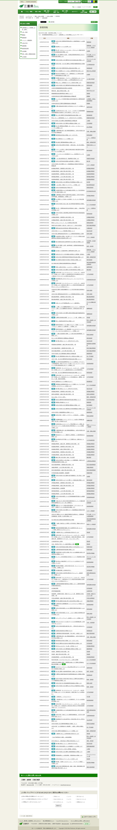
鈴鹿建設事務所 (90, 168)
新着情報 (24, 45)
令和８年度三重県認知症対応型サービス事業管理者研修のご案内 (67, 233)
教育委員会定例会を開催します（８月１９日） (67, 640)
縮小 (75, 1)
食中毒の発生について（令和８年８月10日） (67, 388)
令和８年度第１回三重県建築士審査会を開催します (68, 648)
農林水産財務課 (90, 767)
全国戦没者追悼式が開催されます (64, 630)
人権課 (88, 120)
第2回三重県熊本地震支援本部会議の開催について (68, 399)
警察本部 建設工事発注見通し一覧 (60, 90)
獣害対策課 (89, 547)
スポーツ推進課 (90, 165)
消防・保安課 (90, 740)
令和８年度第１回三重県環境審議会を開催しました (64, 723)
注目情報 (24, 51)
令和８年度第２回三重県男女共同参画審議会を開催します (70, 408)
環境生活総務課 (90, 723)
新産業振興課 (90, 363)
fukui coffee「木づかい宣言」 (58, 397)
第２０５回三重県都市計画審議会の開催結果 (62, 338)
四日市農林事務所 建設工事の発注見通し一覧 (63, 470)
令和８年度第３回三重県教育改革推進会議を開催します (70, 85)
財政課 (88, 759)
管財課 (88, 532)
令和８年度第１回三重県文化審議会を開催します (68, 123)
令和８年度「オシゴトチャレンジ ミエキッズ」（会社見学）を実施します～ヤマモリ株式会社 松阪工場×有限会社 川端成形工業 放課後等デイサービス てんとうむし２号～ (68, 537)
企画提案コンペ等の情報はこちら (67, 34)
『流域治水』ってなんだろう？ (63, 696)
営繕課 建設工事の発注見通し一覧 (60, 654)
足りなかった (80, 796)
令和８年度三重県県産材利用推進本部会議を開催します (70, 257)
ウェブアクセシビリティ (62, 820)
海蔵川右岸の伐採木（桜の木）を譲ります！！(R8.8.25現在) (66, 225)
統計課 (88, 161)
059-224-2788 (30, 785)
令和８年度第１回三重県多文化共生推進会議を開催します (70, 60)
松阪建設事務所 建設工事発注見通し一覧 (62, 449)
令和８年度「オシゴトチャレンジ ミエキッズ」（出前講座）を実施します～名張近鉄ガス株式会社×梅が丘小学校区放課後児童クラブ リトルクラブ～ (68, 705)
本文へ (22, 1)
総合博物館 (89, 127)
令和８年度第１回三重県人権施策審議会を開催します (69, 751)
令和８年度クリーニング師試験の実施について (63, 231)
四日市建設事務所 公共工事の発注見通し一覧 (63, 350)
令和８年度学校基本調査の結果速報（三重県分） (68, 161)
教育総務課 (89, 135)
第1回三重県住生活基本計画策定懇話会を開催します (69, 643)
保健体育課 (89, 473)
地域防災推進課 (90, 158)
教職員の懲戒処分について (62, 402)
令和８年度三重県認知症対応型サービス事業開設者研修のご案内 (67, 294)
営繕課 (88, 651)
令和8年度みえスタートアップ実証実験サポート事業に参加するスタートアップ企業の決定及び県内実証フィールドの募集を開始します (67, 425)
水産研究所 (89, 591)
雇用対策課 (89, 107)
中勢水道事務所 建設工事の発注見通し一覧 (62, 598)
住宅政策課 (89, 570)
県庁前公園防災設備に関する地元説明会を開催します (69, 601)
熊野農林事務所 (90, 491)
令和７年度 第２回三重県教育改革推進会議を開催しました (66, 359)
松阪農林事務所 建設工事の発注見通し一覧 (62, 179)
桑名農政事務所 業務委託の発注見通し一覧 (62, 296)
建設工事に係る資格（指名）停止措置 (65, 457)
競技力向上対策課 (91, 71)
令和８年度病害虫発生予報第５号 (64, 187)
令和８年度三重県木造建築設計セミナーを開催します (64, 731)
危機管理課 (89, 420)
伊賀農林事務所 (90, 657)
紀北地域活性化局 (91, 191)
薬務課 (88, 88)
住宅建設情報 (54, 588)
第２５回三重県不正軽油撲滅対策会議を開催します (68, 115)
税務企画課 (89, 613)
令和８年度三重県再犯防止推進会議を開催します (68, 68)
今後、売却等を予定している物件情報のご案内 (63, 544)
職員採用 (24, 37)
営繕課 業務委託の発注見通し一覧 (60, 651)
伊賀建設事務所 (90, 452)
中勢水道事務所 (90, 598)
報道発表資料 (25, 48)
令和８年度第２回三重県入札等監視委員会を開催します (70, 269)
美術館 (88, 317)
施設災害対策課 (90, 633)
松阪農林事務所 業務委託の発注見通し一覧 (62, 174)
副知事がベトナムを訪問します (63, 46)
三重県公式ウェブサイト (29, 5)
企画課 (88, 51)
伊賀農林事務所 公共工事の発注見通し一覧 (62, 657)
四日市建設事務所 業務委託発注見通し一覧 (62, 348)
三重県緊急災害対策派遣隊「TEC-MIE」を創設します (69, 633)
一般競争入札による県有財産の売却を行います (67, 532)
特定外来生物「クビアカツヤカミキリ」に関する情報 (64, 659)
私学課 (88, 182)
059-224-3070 (65, 823)
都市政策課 (89, 150)
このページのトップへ (89, 816)
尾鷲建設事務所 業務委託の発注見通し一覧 (62, 391)
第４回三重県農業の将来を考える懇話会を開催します (69, 356)
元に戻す (70, 1)
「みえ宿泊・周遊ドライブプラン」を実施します (68, 184)
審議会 (23, 34)
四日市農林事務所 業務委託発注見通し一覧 (62, 464)
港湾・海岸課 (90, 246)
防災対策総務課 (90, 399)
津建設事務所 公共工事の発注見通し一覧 (62, 467)
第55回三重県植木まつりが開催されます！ (62, 381)
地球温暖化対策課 (91, 200)
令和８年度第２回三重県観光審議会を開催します (68, 405)
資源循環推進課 (90, 497)
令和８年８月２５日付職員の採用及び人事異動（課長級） (70, 254)
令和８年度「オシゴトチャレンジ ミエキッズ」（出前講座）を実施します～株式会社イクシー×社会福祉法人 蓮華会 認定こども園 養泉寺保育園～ (68, 377)
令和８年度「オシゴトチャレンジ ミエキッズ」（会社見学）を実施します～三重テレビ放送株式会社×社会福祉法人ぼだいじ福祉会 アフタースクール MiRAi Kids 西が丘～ (68, 274)
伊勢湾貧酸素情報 (55, 591)
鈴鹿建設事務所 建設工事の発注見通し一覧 (62, 171)
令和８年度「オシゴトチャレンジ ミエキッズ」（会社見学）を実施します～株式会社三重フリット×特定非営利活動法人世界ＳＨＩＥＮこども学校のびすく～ (68, 285)
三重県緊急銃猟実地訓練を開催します (65, 549)
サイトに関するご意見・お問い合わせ (80, 820)
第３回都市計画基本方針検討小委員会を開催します (68, 259)
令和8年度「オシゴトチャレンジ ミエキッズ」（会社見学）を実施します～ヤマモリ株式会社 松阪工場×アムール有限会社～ (67, 692)
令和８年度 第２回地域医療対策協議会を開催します (69, 683)
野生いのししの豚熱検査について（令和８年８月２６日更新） (67, 118)
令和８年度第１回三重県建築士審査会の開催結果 (63, 353)
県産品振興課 (90, 334)
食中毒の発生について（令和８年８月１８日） (67, 341)
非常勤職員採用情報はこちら (49, 34)
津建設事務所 (90, 467)
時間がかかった (81, 802)
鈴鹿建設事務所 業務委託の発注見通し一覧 (62, 168)
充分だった (57, 796)
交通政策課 (89, 228)
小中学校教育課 (90, 440)
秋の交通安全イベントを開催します (65, 138)
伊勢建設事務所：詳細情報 (58, 488)
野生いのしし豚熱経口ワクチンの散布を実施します (68, 82)
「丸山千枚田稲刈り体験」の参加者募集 (61, 737)
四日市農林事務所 (91, 464)
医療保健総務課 (90, 746)
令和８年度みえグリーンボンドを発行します (67, 759)
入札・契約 (25, 32)
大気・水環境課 (90, 622)
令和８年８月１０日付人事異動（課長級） (66, 749)
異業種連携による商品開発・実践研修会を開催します (69, 755)
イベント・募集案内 (27, 40)
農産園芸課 (89, 381)
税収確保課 (89, 115)
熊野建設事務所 (90, 176)
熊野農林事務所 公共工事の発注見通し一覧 (62, 491)
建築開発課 (89, 353)
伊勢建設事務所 (90, 195)
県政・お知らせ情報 (39, 16)
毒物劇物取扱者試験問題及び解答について (62, 93)
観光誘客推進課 (90, 184)
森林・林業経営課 (91, 142)
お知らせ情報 (50, 16)
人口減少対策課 (90, 79)
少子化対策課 (90, 274)
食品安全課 (89, 231)
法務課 (88, 476)
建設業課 (89, 269)
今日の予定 (25, 43)
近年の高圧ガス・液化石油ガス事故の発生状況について (65, 740)
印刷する (94, 22)
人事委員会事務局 (91, 461)
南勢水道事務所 (90, 394)
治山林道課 (89, 720)
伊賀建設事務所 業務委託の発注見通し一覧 (62, 452)
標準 (89, 1)
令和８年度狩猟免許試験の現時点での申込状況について (70, 547)
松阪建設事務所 (90, 446)
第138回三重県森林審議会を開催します (65, 142)
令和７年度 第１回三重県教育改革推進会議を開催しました (66, 372)
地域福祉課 (89, 68)
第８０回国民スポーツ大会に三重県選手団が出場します (70, 71)
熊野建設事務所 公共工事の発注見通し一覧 (62, 176)
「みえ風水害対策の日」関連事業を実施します (67, 158)
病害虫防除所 (90, 187)
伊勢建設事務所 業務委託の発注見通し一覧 (62, 482)
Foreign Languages (31, 1)
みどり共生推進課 (91, 204)
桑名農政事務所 (90, 296)
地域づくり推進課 (91, 524)
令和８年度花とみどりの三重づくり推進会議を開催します (70, 480)
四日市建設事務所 (91, 225)
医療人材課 (89, 683)
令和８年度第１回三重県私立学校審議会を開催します (69, 182)
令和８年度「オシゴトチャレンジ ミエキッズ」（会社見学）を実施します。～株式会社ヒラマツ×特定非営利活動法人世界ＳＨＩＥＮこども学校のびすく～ (68, 579)
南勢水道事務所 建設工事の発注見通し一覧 (62, 394)
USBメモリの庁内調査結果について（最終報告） (68, 303)
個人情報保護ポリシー (48, 820)
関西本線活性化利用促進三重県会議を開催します (68, 228)
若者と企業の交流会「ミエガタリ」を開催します (68, 267)
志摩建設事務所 (90, 217)
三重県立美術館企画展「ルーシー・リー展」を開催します (70, 317)
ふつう (69, 796)
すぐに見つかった (58, 802)
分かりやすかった (58, 799)
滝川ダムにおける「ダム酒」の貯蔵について (67, 646)
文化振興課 (89, 123)
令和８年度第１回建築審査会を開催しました (62, 412)
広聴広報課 (44, 17)
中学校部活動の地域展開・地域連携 (60, 473)
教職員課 (89, 42)
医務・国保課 (90, 679)
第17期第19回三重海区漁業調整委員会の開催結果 (63, 263)
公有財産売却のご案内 (57, 541)
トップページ (29, 16)
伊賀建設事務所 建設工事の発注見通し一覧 (62, 454)
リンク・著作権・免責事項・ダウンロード (30, 820)
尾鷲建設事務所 (90, 391)
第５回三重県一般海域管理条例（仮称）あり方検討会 (69, 671)
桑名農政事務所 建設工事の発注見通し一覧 (62, 299)
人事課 (88, 254)
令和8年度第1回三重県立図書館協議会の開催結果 (63, 96)
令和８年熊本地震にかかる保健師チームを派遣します (69, 746)
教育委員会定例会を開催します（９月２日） (67, 135)
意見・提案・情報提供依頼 (28, 54)
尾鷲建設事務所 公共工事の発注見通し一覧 (62, 493)
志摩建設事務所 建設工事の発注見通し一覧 (62, 220)
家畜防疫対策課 (90, 82)
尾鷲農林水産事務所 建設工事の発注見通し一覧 (63, 344)
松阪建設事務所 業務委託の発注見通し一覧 (62, 446)
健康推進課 (89, 308)
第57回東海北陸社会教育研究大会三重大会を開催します (70, 241)
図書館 (88, 96)
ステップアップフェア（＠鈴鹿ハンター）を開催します (70, 618)
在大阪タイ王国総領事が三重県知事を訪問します (68, 250)
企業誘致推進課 (90, 715)
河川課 (88, 696)
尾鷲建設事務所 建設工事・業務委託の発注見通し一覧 (65, 443)
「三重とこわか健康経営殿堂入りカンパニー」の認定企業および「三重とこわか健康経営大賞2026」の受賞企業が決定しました (68, 308)
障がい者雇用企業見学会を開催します (65, 321)
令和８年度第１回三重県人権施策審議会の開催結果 (64, 120)
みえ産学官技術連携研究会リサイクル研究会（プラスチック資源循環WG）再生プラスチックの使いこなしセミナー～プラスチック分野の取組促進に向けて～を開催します (68, 363)
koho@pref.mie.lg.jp (66, 785)
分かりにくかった (81, 799)
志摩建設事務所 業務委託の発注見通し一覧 (62, 217)
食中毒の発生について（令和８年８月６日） (67, 743)
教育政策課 (89, 85)
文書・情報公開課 (91, 131)
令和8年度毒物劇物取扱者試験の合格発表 (61, 88)
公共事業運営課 (90, 64)
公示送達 (24, 56)
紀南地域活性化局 (91, 279)
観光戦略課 (89, 405)
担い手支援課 (90, 356)
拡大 (79, 1)
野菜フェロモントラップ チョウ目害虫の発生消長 (64, 222)
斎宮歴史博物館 (90, 553)
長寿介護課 (89, 233)
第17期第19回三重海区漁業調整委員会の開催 (62, 519)
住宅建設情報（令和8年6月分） (63, 570)
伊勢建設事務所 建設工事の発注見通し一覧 (62, 485)
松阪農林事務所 (90, 174)
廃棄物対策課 (90, 111)
